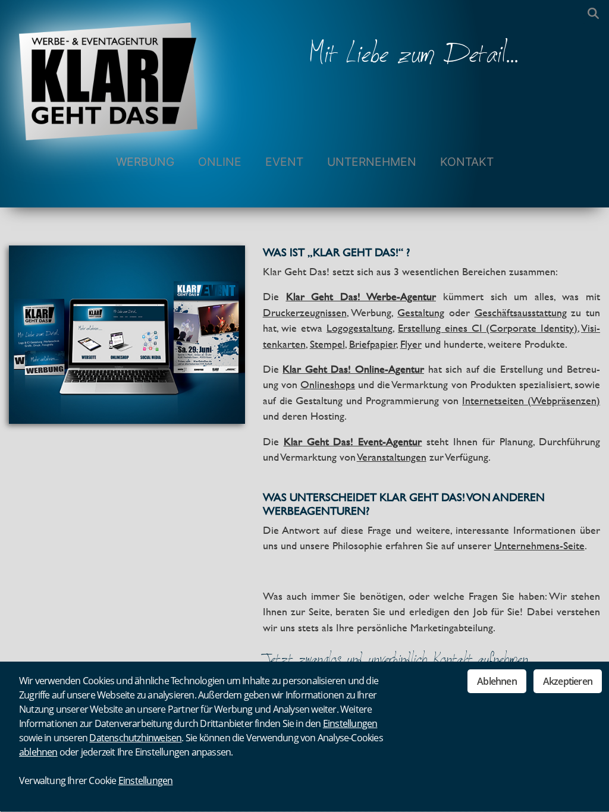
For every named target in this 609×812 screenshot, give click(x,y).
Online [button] (219, 162)
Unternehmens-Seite (539, 546)
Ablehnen (497, 681)
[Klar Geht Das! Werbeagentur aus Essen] (127, 333)
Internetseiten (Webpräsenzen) (531, 401)
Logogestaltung (360, 328)
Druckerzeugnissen (305, 313)
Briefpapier (372, 344)
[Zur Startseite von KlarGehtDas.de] (108, 70)
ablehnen (38, 752)
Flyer (411, 344)
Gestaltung (420, 313)
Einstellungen (350, 723)
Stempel (327, 344)
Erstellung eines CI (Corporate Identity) (487, 328)
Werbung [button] (145, 162)
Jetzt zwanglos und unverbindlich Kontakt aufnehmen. (396, 660)
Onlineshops (327, 385)
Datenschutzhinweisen (135, 737)
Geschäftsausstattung (521, 313)
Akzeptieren (567, 681)
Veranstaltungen (391, 457)
